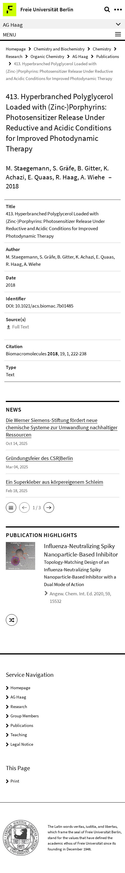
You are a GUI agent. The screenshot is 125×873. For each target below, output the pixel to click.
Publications (107, 56)
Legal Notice (21, 744)
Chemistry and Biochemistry (59, 49)
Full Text (20, 326)
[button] (11, 507)
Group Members (24, 716)
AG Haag (80, 56)
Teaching (18, 734)
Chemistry (102, 49)
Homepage (16, 49)
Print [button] (14, 781)
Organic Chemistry (47, 56)
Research (14, 56)
